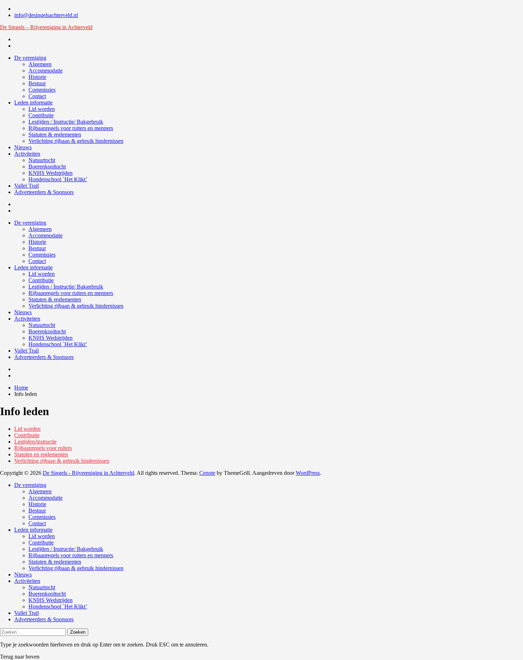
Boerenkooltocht (47, 166)
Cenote (207, 473)
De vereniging (30, 58)
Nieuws (23, 147)
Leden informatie (33, 103)
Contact (37, 96)
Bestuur (37, 83)
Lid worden (41, 109)
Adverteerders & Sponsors (44, 192)
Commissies (42, 90)
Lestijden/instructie (35, 442)
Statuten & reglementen (54, 135)
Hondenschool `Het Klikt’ (57, 179)
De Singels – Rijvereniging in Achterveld (46, 27)
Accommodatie (45, 71)
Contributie (41, 115)
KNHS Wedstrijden (50, 173)
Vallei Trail (26, 186)
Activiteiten (27, 154)
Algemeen (40, 64)
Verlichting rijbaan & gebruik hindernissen (75, 141)
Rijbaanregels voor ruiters (43, 448)
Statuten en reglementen (41, 454)
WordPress (308, 473)
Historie (37, 77)
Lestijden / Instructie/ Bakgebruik (65, 122)
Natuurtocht (41, 160)
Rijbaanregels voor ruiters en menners (70, 128)
